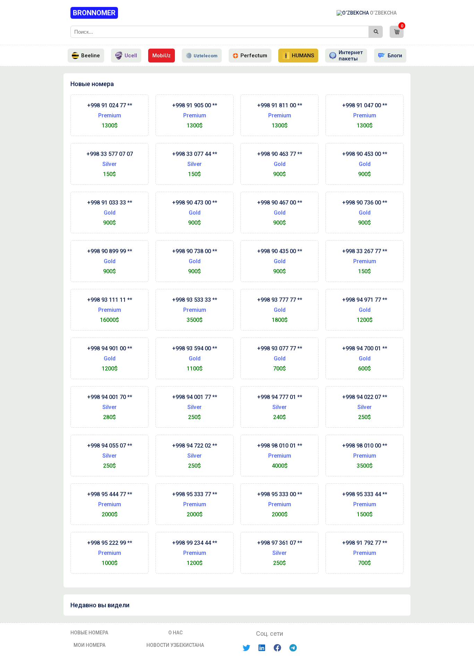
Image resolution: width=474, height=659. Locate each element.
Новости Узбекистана (175, 645)
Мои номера (89, 645)
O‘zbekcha (383, 13)
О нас (175, 632)
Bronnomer (94, 13)
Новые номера (89, 632)
